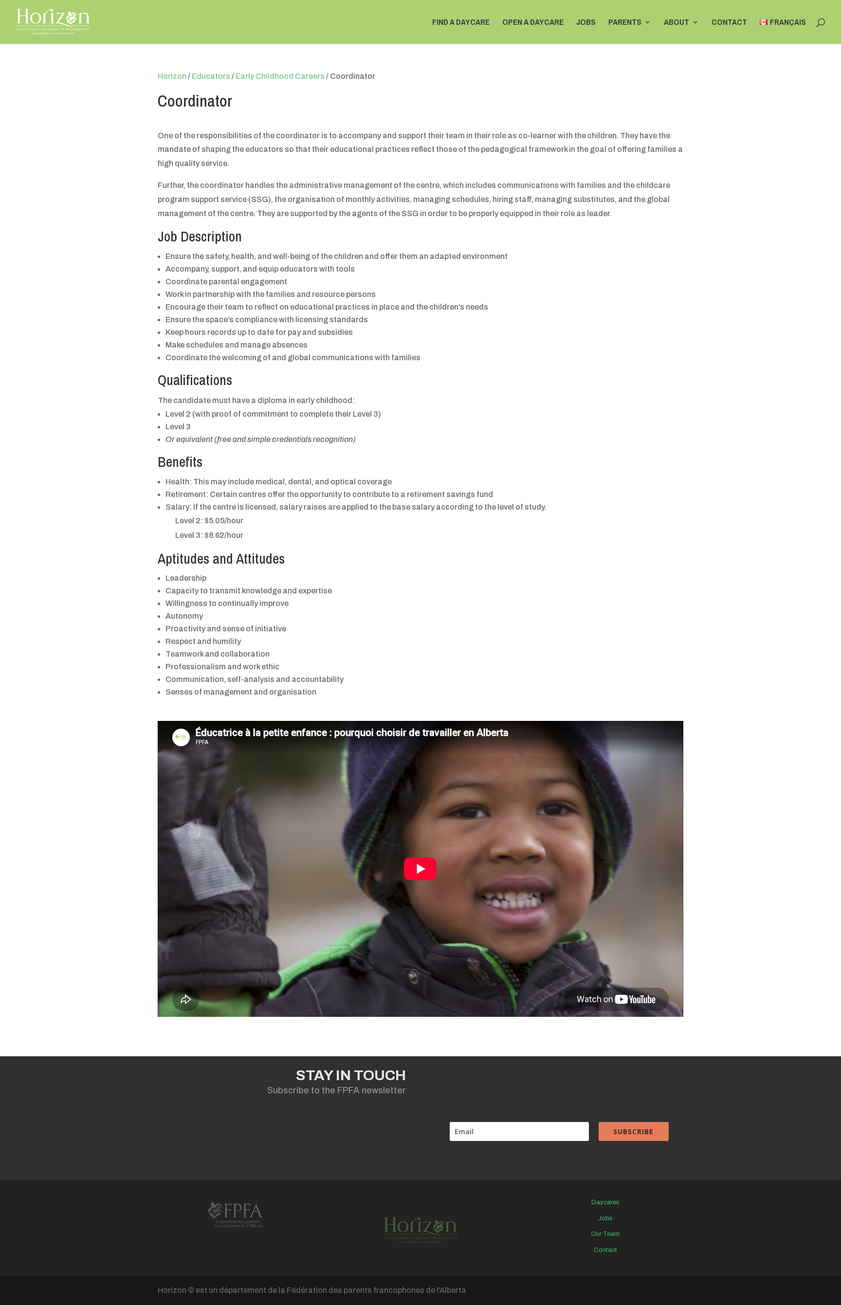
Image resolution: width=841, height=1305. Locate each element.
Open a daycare (533, 22)
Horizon (172, 76)
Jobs (586, 22)
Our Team (605, 1234)
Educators (211, 76)
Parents (624, 22)
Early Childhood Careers (280, 76)
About (676, 22)
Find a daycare (461, 22)
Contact (729, 22)
